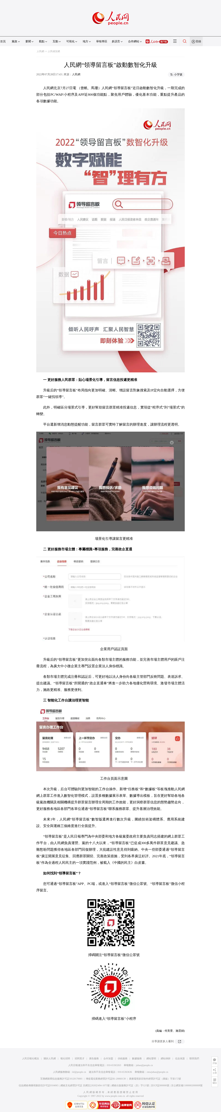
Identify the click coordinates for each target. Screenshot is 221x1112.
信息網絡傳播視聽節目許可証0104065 (39, 1085)
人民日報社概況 (30, 1058)
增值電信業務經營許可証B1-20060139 (106, 1078)
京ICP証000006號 (160, 1085)
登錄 (198, 41)
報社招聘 (65, 1058)
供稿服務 (122, 1058)
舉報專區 (101, 41)
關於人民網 (50, 1058)
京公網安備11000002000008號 (187, 1085)
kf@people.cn (79, 1072)
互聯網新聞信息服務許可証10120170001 (61, 1078)
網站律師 (165, 1058)
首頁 (3, 41)
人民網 (40, 51)
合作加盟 (108, 1058)
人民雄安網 (54, 51)
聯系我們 (194, 1058)
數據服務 (137, 1058)
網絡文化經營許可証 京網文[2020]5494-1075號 (85, 1085)
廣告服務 (94, 1058)
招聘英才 (79, 1058)
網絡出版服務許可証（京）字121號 (130, 1085)
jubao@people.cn (144, 1065)
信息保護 (180, 1058)
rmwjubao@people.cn (157, 1072)
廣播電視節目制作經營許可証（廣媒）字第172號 (155, 1078)
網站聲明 (151, 1058)
